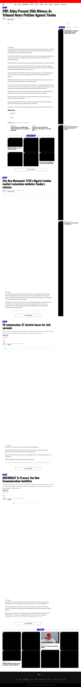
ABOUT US (51, 4)
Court (20, 122)
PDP (23, 122)
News (19, 4)
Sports (36, 4)
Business (41, 4)
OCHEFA (9, 344)
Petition (27, 122)
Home (16, 4)
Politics (31, 4)
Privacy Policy (63, 4)
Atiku (17, 122)
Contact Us (56, 4)
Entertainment (25, 4)
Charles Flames (11, 19)
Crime (46, 4)
